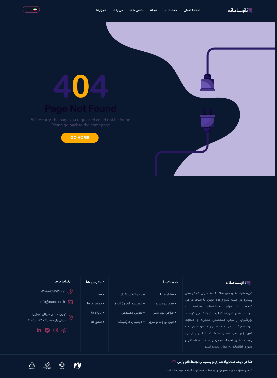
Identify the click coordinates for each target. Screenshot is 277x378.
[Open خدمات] (165, 10)
